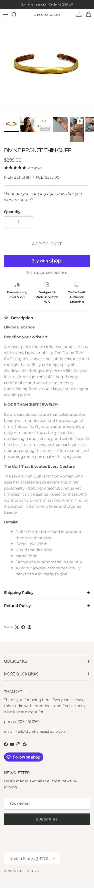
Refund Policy (17, 605)
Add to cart (47, 243)
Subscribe (47, 819)
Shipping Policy (19, 592)
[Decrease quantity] (8, 222)
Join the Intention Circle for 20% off (47, 4)
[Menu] (5, 14)
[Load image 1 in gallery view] (47, 67)
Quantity (12, 211)
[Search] (16, 14)
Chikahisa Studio (27, 871)
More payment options (47, 272)
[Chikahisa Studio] (47, 14)
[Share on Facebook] (23, 627)
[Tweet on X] (17, 627)
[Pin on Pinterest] (29, 627)
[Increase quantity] (28, 222)
